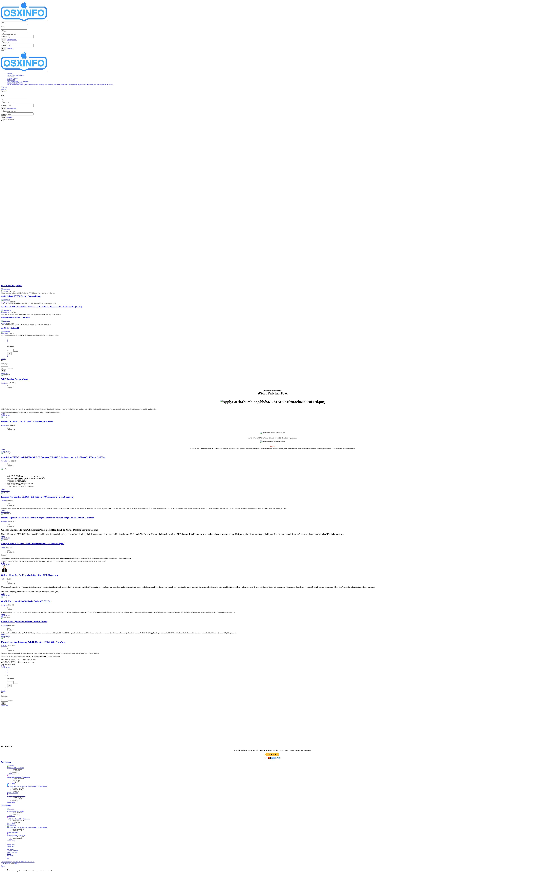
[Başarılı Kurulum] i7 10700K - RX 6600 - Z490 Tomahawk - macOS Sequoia (37, 497)
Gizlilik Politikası (12, 852)
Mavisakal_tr (5, 312)
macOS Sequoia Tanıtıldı (10, 328)
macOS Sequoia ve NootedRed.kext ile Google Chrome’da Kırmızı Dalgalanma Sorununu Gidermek (47, 518)
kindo (2, 579)
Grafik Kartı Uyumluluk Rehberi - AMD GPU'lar (24, 622)
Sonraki (3, 359)
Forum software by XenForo (17, 861)
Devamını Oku (5, 415)
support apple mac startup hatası (16, 796)
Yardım (9, 854)
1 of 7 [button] (3, 360)
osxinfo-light (10, 844)
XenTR (16, 863)
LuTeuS (3, 547)
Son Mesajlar (6, 805)
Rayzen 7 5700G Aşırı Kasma (15, 767)
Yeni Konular (6, 762)
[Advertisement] (86, 141)
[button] (2, 50)
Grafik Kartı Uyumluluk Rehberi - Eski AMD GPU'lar (26, 601)
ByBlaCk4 (4, 646)
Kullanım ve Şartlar (12, 850)
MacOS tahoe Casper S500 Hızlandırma (18, 777)
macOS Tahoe (11, 774)
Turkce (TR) (10, 846)
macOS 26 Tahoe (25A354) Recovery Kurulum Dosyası (21, 296)
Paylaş (3, 413)
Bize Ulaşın (10, 849)
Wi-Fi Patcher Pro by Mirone (11, 286)
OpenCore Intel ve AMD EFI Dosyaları (15, 317)
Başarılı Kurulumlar (12, 792)
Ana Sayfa (10, 855)
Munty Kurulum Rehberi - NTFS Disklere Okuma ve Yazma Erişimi (32, 543)
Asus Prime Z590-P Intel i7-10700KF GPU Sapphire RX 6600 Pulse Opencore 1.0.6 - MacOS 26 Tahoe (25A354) (41, 307)
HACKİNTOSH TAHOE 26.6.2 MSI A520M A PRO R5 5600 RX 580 (27, 786)
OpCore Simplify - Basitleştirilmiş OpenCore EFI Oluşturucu (29, 575)
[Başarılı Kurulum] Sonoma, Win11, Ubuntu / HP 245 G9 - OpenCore (33, 642)
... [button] (7, 343)
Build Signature (5, 863)
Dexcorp (3, 500)
